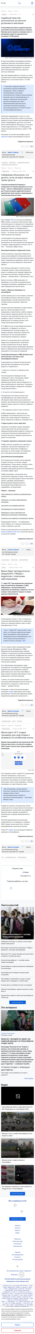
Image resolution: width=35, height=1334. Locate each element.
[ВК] (22, 146)
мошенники (5, 560)
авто (13, 721)
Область (17, 1230)
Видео (17, 1233)
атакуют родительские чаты (10, 532)
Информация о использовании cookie (17, 1281)
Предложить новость (17, 1219)
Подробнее (17, 1330)
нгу (3, 857)
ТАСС (12, 220)
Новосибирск (23, 560)
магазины (13, 162)
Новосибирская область (9, 165)
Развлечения (17, 1246)
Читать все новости (17, 1002)
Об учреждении (17, 1259)
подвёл (11, 830)
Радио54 (17, 1252)
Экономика (17, 1244)
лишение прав (6, 721)
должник (5, 162)
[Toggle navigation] (32, 3)
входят (11, 691)
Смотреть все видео (17, 1193)
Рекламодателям (17, 1255)
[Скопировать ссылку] (31, 146)
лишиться (4, 137)
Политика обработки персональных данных (17, 1279)
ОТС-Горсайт (20, 157)
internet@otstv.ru (25, 876)
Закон (16, 11)
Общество (18, 168)
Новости (10, 11)
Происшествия (17, 1241)
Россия (19, 721)
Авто (16, 564)
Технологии (18, 725)
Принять (17, 1325)
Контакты (17, 1257)
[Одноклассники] (27, 146)
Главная (3, 11)
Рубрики (17, 1225)
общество (14, 560)
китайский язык (11, 857)
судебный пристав (23, 162)
